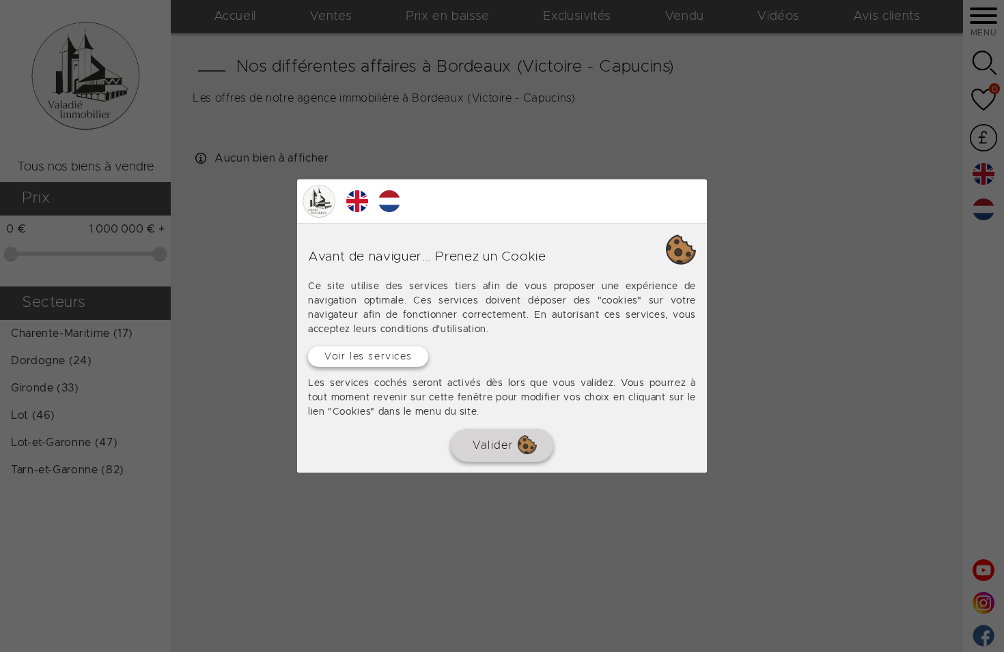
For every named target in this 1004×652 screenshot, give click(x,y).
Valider (495, 445)
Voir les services (368, 356)
